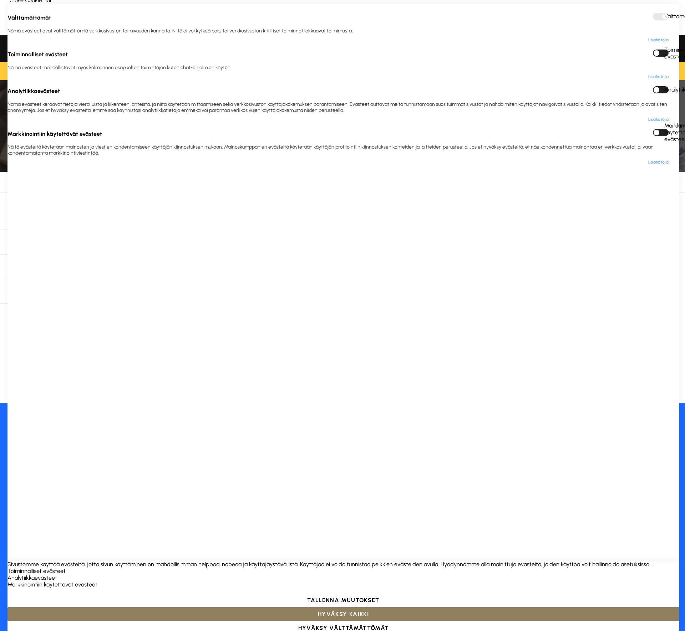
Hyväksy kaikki (343, 614)
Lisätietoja (658, 39)
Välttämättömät (666, 16)
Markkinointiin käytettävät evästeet (666, 132)
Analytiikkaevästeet (666, 89)
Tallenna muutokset (343, 600)
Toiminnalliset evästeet (666, 53)
